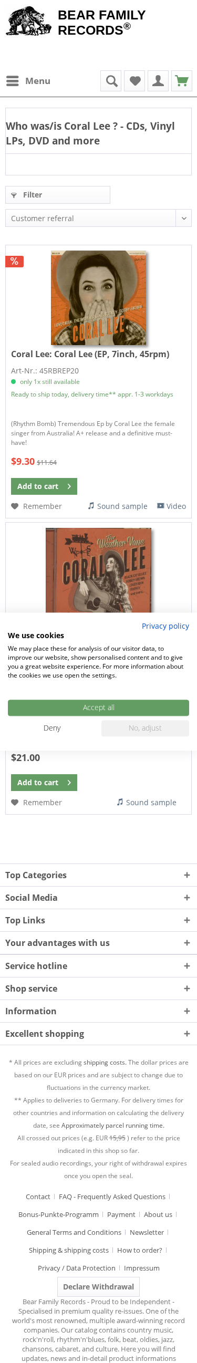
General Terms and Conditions (74, 1232)
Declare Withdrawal (98, 1287)
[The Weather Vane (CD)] (98, 575)
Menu (37, 81)
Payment (121, 1214)
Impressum (142, 1268)
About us (158, 1214)
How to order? (139, 1250)
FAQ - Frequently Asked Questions (112, 1196)
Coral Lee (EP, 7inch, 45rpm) (90, 354)
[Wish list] (134, 80)
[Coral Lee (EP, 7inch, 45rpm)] (98, 298)
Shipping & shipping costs (69, 1250)
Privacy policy (165, 626)
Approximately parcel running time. (112, 1125)
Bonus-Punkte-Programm (58, 1214)
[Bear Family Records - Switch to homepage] (29, 22)
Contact (38, 1196)
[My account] (158, 80)
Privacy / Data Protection (77, 1268)
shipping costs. (105, 1062)
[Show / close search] (110, 80)
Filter (31, 195)
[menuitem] (28, 80)
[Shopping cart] (181, 80)
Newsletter (147, 1232)
